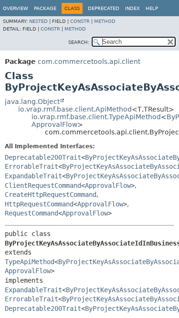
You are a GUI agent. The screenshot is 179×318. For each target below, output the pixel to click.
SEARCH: (78, 42)
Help (152, 8)
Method (105, 21)
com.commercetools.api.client (89, 61)
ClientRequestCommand (43, 185)
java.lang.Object (32, 101)
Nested (38, 21)
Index (132, 8)
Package (45, 8)
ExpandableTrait (33, 176)
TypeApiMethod (29, 262)
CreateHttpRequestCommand (50, 194)
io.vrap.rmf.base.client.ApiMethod (75, 109)
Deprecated (103, 8)
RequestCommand (31, 213)
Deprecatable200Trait (43, 157)
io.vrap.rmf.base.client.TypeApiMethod (96, 117)
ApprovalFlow (54, 124)
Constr (80, 21)
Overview (15, 8)
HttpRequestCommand (39, 204)
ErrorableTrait (31, 166)
